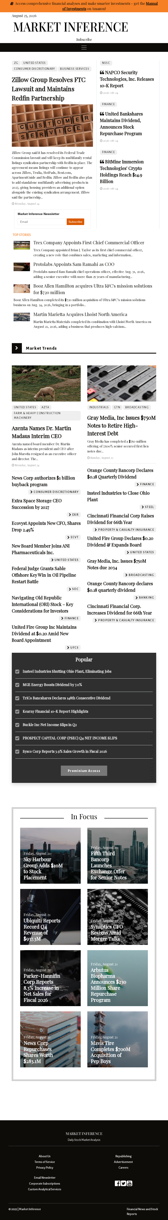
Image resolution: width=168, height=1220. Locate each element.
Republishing (123, 1156)
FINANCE (108, 104)
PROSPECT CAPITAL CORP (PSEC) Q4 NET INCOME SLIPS (70, 738)
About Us (45, 1156)
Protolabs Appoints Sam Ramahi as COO (73, 264)
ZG (16, 63)
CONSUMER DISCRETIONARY (34, 68)
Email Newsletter (45, 1177)
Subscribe (84, 39)
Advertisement (123, 1162)
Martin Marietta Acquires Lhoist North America (80, 314)
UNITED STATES (34, 63)
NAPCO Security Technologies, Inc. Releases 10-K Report (127, 78)
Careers (123, 1167)
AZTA (45, 407)
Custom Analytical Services (44, 1189)
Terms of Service (45, 1162)
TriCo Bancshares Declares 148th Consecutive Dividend (66, 698)
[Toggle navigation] (84, 47)
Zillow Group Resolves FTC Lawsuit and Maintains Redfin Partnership (49, 88)
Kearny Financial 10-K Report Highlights (55, 711)
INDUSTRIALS (99, 407)
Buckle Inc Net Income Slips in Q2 (50, 724)
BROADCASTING (137, 407)
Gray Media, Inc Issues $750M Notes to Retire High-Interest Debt (121, 425)
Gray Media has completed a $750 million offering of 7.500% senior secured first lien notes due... (118, 446)
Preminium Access (84, 771)
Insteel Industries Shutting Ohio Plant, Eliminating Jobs (67, 671)
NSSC (106, 63)
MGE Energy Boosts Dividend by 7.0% (52, 684)
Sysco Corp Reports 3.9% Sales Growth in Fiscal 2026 (65, 751)
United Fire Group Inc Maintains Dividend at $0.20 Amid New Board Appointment (44, 633)
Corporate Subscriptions (44, 1183)
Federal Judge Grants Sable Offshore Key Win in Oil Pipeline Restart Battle (44, 574)
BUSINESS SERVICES (74, 68)
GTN (117, 407)
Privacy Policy (44, 1167)
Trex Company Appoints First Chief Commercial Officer (88, 242)
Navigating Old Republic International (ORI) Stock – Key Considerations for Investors (42, 604)
